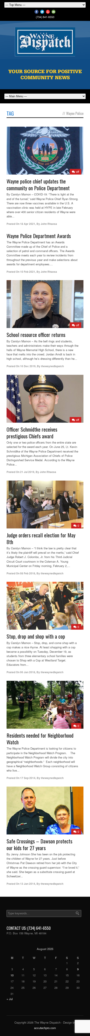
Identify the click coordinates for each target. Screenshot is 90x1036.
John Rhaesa (49, 224)
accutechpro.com (45, 1028)
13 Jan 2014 (27, 884)
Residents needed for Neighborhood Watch (40, 738)
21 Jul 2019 (27, 472)
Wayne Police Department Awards (39, 236)
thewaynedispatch (52, 366)
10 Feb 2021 (27, 272)
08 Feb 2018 (27, 573)
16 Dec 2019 (28, 366)
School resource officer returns (36, 334)
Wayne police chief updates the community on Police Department (38, 184)
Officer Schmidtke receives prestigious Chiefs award (32, 432)
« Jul (10, 999)
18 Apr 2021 (27, 224)
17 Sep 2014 (27, 778)
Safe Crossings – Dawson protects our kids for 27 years (39, 844)
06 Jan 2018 (27, 672)
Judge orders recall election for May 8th (41, 538)
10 (12, 975)
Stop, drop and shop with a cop (36, 636)
